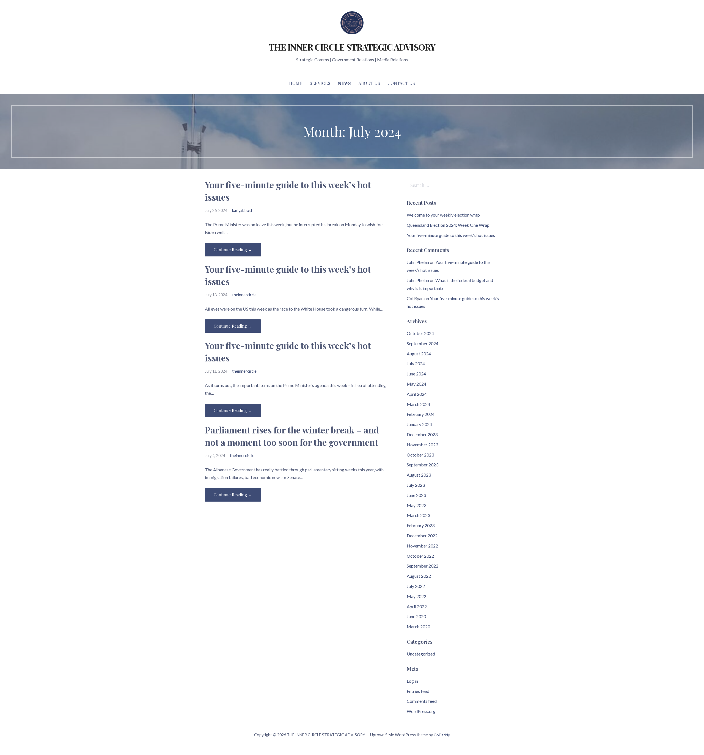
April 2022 (417, 606)
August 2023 (419, 474)
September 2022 (422, 565)
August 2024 (419, 353)
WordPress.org (421, 711)
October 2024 (420, 333)
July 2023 (416, 485)
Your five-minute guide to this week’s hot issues (451, 235)
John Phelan (418, 262)
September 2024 (422, 343)
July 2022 (416, 586)
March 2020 (418, 626)
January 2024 (419, 424)
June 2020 (416, 616)
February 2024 (421, 414)
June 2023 (416, 495)
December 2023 (422, 434)
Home (295, 83)
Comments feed (422, 701)
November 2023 (422, 444)
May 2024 (416, 383)
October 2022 (420, 555)
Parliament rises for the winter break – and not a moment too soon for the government (292, 436)
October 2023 (420, 454)
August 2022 (419, 576)
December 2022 (422, 535)
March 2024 (418, 404)
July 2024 (416, 363)
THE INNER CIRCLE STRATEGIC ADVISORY (352, 47)
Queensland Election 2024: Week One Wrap (448, 225)
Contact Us (401, 83)
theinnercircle (244, 294)
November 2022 (422, 545)
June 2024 (416, 373)
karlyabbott (242, 210)
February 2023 (421, 525)
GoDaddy (442, 734)
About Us (369, 83)
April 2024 (417, 394)
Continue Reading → (233, 249)
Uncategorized (421, 653)
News (344, 83)
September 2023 (422, 464)
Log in (412, 681)
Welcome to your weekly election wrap (443, 214)
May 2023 (416, 505)
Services (320, 83)
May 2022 (416, 596)
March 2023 (418, 515)
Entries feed (418, 691)
